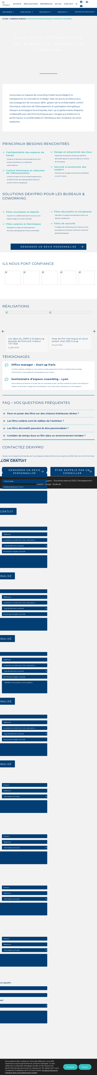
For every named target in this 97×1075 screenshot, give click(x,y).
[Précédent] (3, 331)
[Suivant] (94, 331)
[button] (77, 4)
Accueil (5, 19)
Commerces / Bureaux (17, 19)
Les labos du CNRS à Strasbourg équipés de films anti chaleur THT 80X (26, 341)
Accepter (70, 1067)
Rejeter (85, 1067)
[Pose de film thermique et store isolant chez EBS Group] (70, 323)
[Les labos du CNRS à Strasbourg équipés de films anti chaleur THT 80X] (27, 323)
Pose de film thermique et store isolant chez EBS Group (70, 340)
